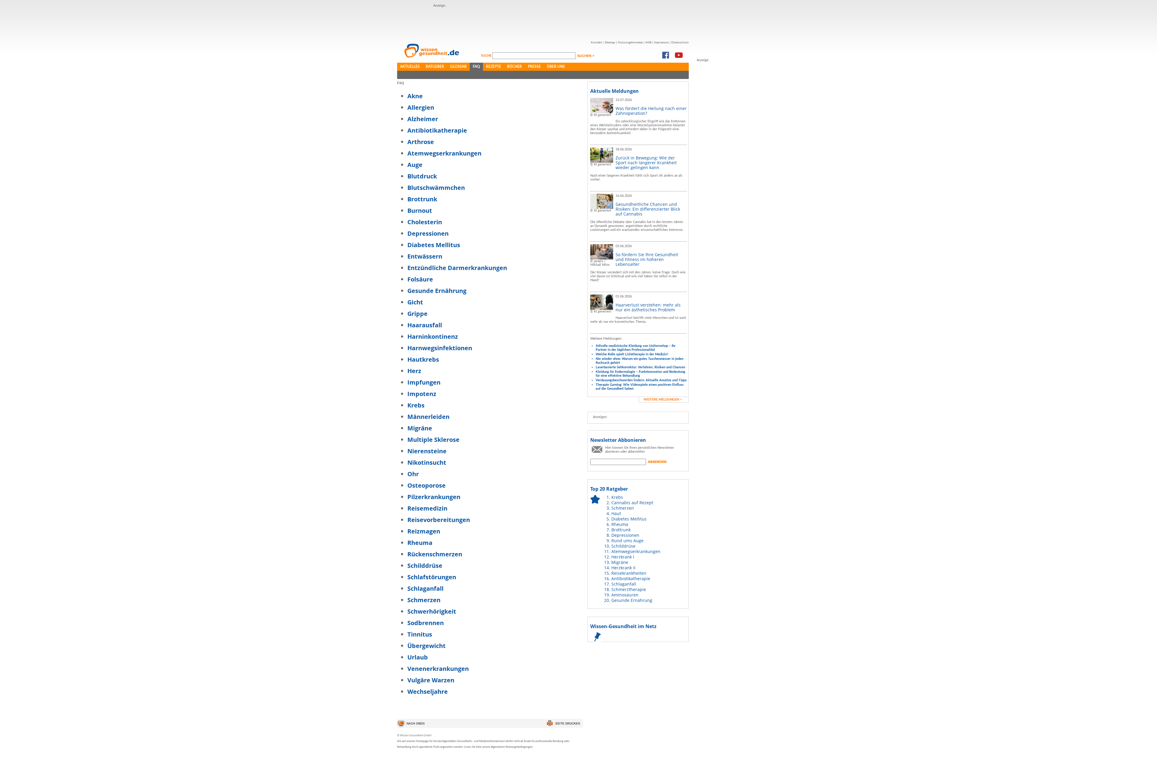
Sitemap (610, 42)
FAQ (476, 66)
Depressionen (428, 233)
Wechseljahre (427, 691)
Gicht (415, 302)
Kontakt (596, 42)
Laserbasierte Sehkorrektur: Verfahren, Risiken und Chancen (640, 367)
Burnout (419, 210)
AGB (648, 42)
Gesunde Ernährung (436, 291)
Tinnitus (419, 634)
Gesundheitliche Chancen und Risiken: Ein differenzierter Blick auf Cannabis (648, 209)
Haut (616, 513)
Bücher (514, 66)
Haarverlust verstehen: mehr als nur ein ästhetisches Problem (648, 307)
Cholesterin (424, 222)
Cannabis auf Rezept (632, 502)
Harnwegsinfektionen (439, 348)
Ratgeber (435, 66)
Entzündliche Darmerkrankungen (457, 268)
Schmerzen (424, 600)
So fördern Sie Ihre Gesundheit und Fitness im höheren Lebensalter (647, 259)
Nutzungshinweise (630, 42)
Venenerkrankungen (438, 669)
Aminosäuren (624, 595)
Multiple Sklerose (433, 440)
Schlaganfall (425, 588)
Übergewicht (426, 646)
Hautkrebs (423, 359)
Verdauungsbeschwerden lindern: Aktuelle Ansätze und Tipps (641, 380)
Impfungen (424, 382)
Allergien (420, 107)
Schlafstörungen (431, 577)
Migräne (419, 428)
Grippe (417, 314)
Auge (414, 165)
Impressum (661, 42)
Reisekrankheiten (628, 573)
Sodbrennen (425, 623)
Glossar (458, 66)
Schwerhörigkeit (431, 611)
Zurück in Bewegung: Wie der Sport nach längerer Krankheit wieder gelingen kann (646, 162)
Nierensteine (427, 451)
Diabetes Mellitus (433, 245)
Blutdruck (422, 176)
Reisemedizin (427, 508)
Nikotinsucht (426, 462)
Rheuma (419, 543)
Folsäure (420, 279)
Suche (486, 55)
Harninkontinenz (432, 336)
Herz (414, 371)
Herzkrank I (622, 557)
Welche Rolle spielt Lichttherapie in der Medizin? (632, 354)
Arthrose (420, 142)
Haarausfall (424, 325)
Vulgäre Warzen (430, 680)
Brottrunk (422, 199)
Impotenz (421, 394)
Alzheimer (422, 119)
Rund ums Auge (627, 540)
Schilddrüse (424, 565)
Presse (534, 66)
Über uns (556, 66)
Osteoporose (426, 485)
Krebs (416, 405)
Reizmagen (423, 531)
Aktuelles (410, 66)
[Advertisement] (543, 22)
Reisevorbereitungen (438, 520)
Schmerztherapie (628, 589)
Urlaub (417, 657)
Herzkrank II (623, 568)
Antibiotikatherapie (437, 130)
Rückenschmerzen (434, 554)
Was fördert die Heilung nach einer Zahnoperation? (651, 110)
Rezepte (493, 66)
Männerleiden (428, 417)
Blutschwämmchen (436, 188)
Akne (415, 96)
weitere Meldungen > (663, 399)
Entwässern (424, 256)
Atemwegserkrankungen (444, 153)
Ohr (413, 474)
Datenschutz (680, 42)
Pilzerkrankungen (433, 497)
